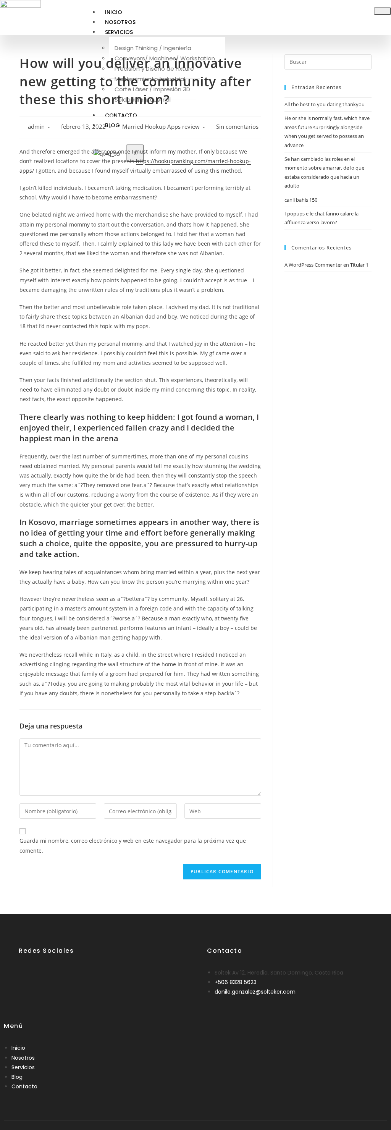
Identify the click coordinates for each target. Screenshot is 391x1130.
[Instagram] (49, 974)
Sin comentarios (237, 126)
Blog (17, 1077)
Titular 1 (359, 264)
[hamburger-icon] (382, 11)
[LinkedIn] (39, 974)
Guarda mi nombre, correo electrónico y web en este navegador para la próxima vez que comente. (132, 845)
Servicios (119, 32)
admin (36, 126)
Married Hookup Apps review (161, 126)
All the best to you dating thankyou (324, 104)
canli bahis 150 (300, 199)
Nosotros (120, 22)
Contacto (24, 1086)
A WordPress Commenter (313, 264)
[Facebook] (28, 974)
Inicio (113, 12)
